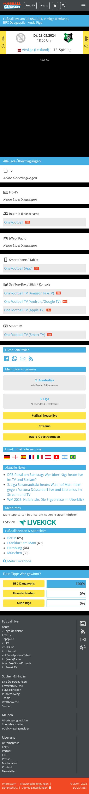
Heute (44, 5)
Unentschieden (24, 593)
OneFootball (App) (18, 268)
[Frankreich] (32, 457)
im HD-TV (8, 647)
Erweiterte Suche (12, 686)
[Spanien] (23, 457)
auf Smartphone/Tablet (16, 655)
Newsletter (9, 771)
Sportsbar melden (13, 724)
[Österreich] (48, 457)
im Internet (9, 651)
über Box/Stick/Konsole (16, 663)
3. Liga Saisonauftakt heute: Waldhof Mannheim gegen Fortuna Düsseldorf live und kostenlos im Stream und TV (44, 489)
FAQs (5, 747)
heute (5, 627)
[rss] (82, 633)
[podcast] (82, 649)
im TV (5, 643)
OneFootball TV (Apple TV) (24, 310)
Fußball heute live (44, 415)
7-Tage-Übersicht (12, 631)
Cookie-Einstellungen (35, 787)
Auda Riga (24, 603)
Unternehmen (10, 743)
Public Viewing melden (16, 728)
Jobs (4, 755)
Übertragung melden (15, 720)
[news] (82, 625)
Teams (6, 698)
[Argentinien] (64, 457)
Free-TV (30, 5)
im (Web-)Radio (11, 659)
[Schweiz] (56, 457)
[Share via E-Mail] (22, 359)
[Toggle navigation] (83, 5)
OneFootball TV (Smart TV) (24, 334)
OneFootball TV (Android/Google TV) (32, 301)
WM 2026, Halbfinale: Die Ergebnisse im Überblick (45, 499)
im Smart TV (9, 667)
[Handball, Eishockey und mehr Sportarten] (37, 522)
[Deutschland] (7, 457)
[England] (15, 457)
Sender (6, 706)
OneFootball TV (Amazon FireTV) (29, 293)
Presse (6, 759)
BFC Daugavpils (24, 583)
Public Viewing (11, 694)
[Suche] (63, 5)
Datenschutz (10, 787)
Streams (45, 426)
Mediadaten (9, 763)
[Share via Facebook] (6, 359)
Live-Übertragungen (14, 681)
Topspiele (8, 639)
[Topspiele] (55, 5)
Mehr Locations (18, 561)
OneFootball (13, 222)
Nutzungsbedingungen (34, 783)
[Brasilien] (73, 457)
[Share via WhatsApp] (14, 359)
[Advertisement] (44, 107)
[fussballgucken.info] (12, 5)
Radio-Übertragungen (44, 437)
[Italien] (40, 457)
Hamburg (14, 548)
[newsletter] (82, 641)
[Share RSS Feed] (31, 359)
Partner (6, 751)
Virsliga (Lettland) (35, 49)
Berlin (11, 538)
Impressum (9, 783)
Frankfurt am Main (21, 543)
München (14, 553)
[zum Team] (19, 37)
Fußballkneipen (11, 690)
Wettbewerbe (10, 702)
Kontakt (7, 767)
